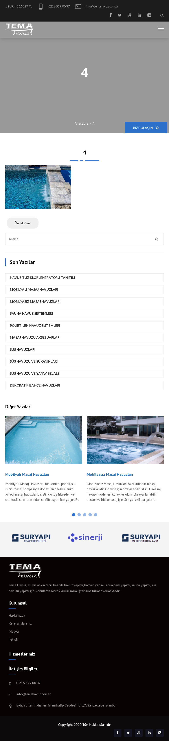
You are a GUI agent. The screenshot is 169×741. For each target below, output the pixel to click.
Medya (14, 631)
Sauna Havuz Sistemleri (31, 313)
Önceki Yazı (23, 223)
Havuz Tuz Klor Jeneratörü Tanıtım (42, 278)
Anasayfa (81, 123)
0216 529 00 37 (59, 6)
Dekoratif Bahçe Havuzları (35, 385)
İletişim (14, 639)
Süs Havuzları (22, 349)
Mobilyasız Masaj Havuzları (35, 301)
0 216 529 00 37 (28, 683)
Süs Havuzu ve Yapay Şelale (35, 373)
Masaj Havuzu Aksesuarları (35, 337)
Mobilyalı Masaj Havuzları (34, 289)
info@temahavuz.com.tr (101, 6)
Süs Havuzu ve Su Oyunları (34, 361)
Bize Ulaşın (143, 128)
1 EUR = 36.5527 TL (18, 6)
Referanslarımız (20, 623)
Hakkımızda (17, 615)
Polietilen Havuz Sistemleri (35, 325)
